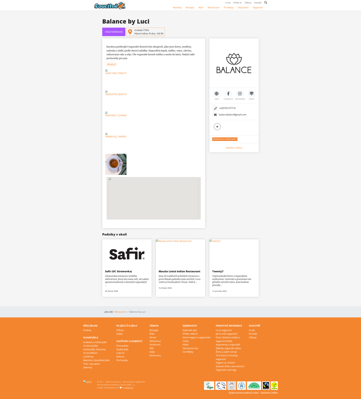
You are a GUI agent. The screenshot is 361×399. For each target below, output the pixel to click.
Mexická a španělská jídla (96, 360)
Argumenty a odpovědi (228, 344)
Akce (200, 7)
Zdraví (152, 337)
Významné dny (190, 348)
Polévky (87, 330)
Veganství (258, 7)
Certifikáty (188, 351)
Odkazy (248, 2)
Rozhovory (155, 355)
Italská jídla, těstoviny (94, 349)
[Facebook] (267, 8)
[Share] (198, 41)
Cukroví (120, 352)
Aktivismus (155, 341)
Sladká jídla (122, 349)
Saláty (119, 333)
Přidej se (238, 2)
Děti (151, 348)
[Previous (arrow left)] (105, 133)
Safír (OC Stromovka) (118, 271)
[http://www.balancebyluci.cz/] (216, 94)
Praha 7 (112, 64)
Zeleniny (87, 367)
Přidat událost (190, 333)
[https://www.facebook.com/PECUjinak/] (228, 94)
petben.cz (129, 387)
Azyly (152, 351)
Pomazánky (122, 345)
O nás (228, 2)
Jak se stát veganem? (227, 333)
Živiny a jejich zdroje (226, 351)
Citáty (186, 341)
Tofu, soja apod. (91, 363)
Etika (152, 333)
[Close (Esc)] (204, 41)
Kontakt (257, 2)
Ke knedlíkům (90, 352)
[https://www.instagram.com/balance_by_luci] (240, 94)
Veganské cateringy (226, 369)
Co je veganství (224, 330)
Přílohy (120, 330)
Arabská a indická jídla (95, 342)
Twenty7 (218, 271)
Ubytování (243, 7)
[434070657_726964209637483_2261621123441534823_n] (153, 122)
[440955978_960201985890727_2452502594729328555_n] (153, 100)
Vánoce (120, 356)
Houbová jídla (90, 345)
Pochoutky (122, 360)
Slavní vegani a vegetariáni (197, 337)
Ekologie (153, 330)
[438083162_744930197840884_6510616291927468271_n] (153, 143)
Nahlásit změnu (234, 147)
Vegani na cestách (225, 362)
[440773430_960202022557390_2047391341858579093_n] (153, 164)
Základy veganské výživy (228, 348)
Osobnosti (154, 344)
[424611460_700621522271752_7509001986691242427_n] (153, 79)
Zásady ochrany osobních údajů (244, 392)
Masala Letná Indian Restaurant (179, 271)
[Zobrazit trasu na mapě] (251, 94)
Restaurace (214, 7)
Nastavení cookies (269, 392)
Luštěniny (88, 356)
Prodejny (228, 7)
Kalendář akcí (190, 330)
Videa (186, 344)
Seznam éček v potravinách (230, 366)
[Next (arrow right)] (202, 133)
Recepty (190, 7)
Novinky (177, 7)
